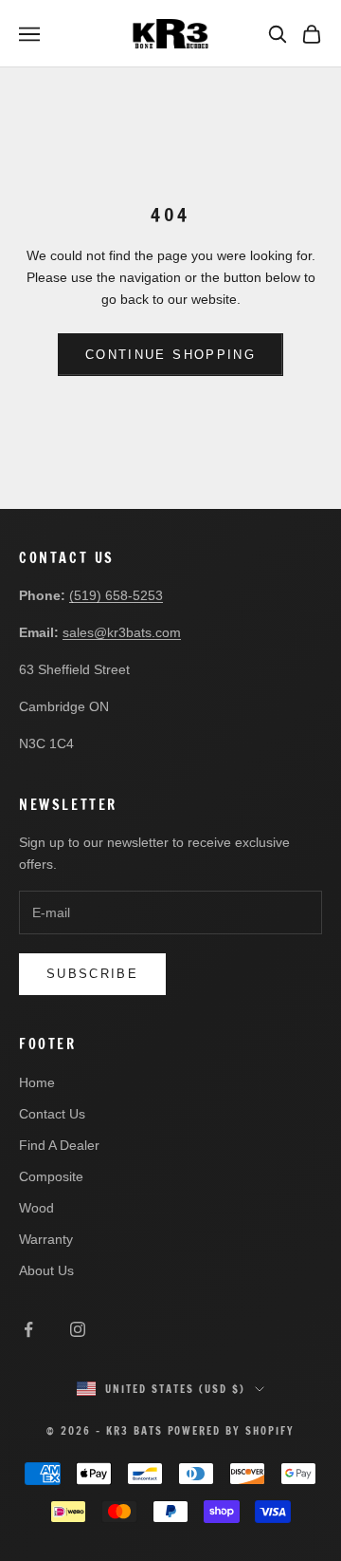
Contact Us (52, 1113)
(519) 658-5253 (116, 595)
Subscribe (92, 974)
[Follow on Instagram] (77, 1329)
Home (37, 1082)
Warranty (46, 1239)
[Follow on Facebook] (28, 1329)
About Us (46, 1270)
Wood (36, 1207)
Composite (51, 1176)
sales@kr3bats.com (122, 632)
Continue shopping (170, 355)
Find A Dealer (59, 1145)
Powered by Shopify (232, 1431)
